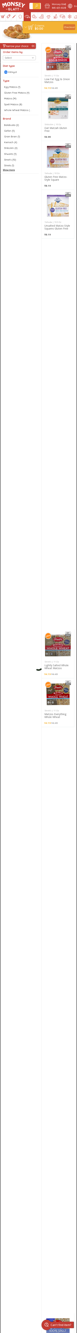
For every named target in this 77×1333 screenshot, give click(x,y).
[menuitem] (3, 16)
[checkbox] (19, 72)
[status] (39, 25)
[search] (36, 6)
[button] (53, 6)
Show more (9, 170)
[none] (58, 67)
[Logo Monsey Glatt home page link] (14, 6)
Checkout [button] (69, 27)
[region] (50, 27)
